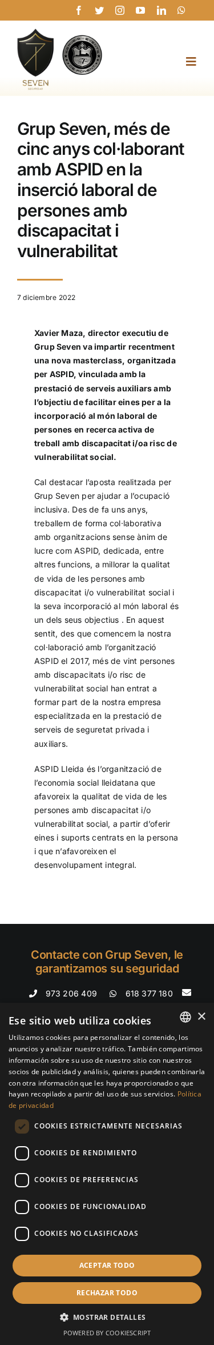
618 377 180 (149, 993)
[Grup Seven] (60, 32)
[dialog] (107, 1174)
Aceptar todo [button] (107, 1265)
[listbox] (185, 1017)
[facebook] (78, 10)
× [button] (201, 1016)
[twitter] (99, 10)
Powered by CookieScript (107, 1332)
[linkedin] (161, 10)
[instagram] (119, 10)
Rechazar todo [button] (107, 1293)
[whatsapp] (181, 10)
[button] (107, 1317)
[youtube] (140, 10)
